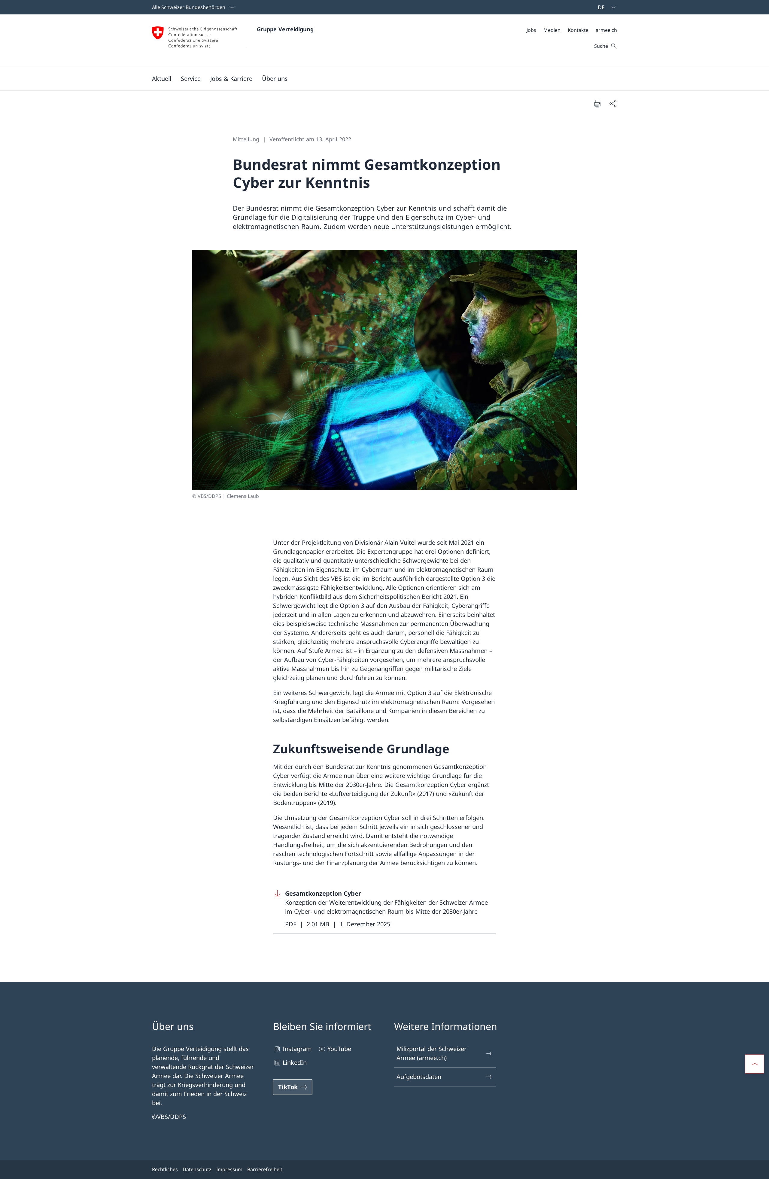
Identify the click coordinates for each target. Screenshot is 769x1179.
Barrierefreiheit (264, 1169)
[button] (161, 78)
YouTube (339, 1049)
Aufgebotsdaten (419, 1077)
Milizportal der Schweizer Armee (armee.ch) (432, 1053)
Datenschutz (197, 1169)
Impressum (229, 1169)
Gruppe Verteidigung (285, 29)
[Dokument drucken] (597, 103)
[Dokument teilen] (613, 103)
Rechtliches (165, 1169)
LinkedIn (295, 1063)
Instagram (297, 1049)
